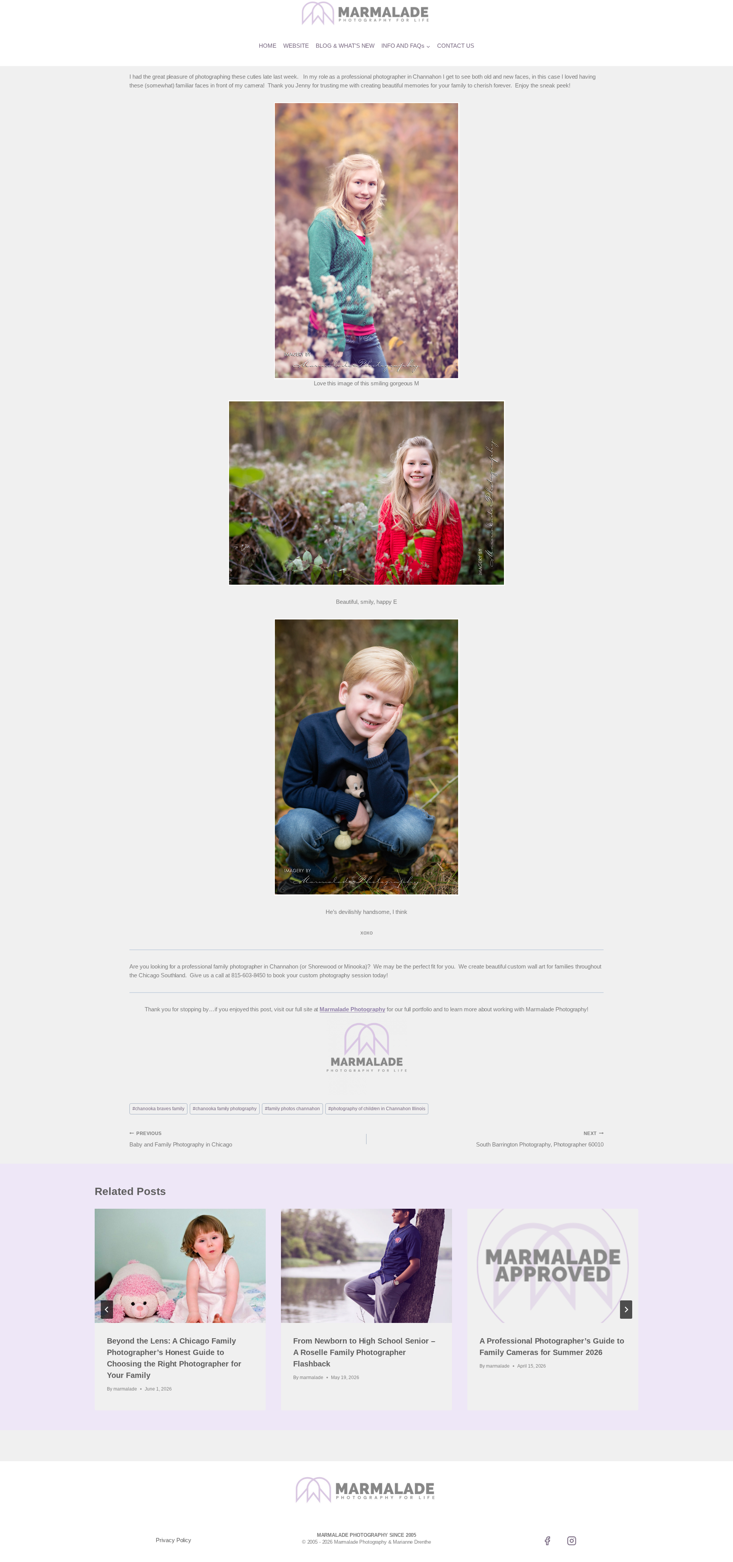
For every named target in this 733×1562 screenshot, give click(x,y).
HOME (267, 45)
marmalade (125, 1389)
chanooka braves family (158, 1108)
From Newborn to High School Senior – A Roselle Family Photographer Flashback (364, 1352)
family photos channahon (292, 1108)
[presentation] (180, 1266)
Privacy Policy (174, 1540)
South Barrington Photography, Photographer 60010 (540, 1139)
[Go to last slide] (107, 1309)
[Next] (626, 1309)
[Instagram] (571, 1541)
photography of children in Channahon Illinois (376, 1108)
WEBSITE (296, 45)
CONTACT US (455, 45)
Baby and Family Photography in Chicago (180, 1139)
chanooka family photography (225, 1108)
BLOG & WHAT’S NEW (345, 45)
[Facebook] (547, 1541)
